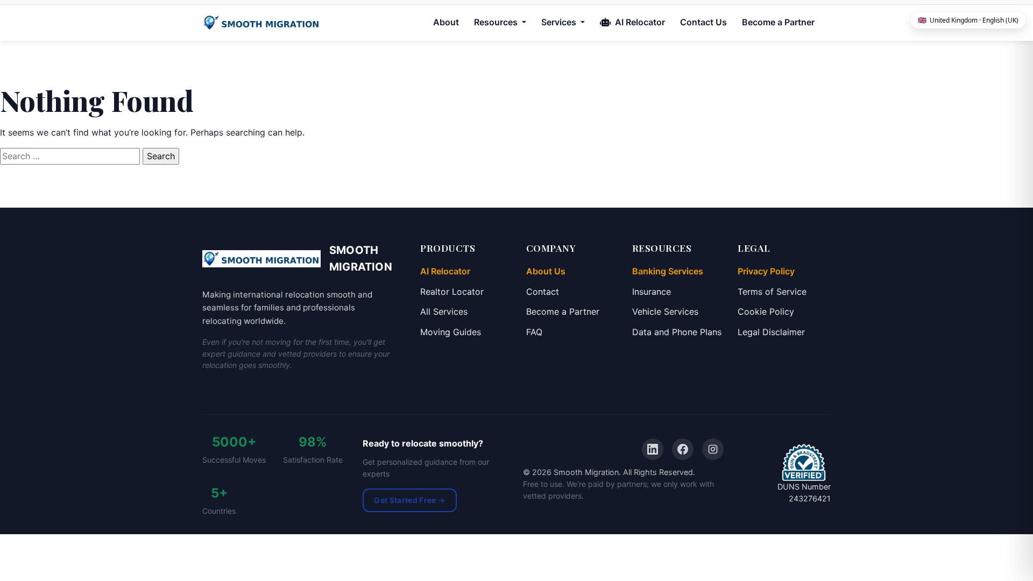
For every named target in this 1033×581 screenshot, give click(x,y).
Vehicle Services (665, 311)
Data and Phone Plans (676, 332)
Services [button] (559, 22)
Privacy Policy (766, 271)
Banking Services (667, 271)
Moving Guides (450, 332)
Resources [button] (497, 22)
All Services (444, 311)
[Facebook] (683, 449)
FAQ (534, 332)
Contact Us (703, 22)
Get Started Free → (409, 500)
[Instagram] (713, 449)
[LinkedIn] (652, 449)
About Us (545, 271)
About (446, 22)
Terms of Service (772, 291)
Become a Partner (778, 22)
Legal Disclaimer (771, 332)
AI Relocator (639, 22)
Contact (542, 291)
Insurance (651, 291)
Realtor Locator (452, 291)
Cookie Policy (766, 311)
